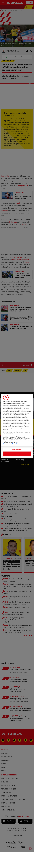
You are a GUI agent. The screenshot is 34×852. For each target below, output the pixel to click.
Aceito (17, 454)
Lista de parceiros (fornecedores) (11, 444)
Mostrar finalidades (17, 449)
